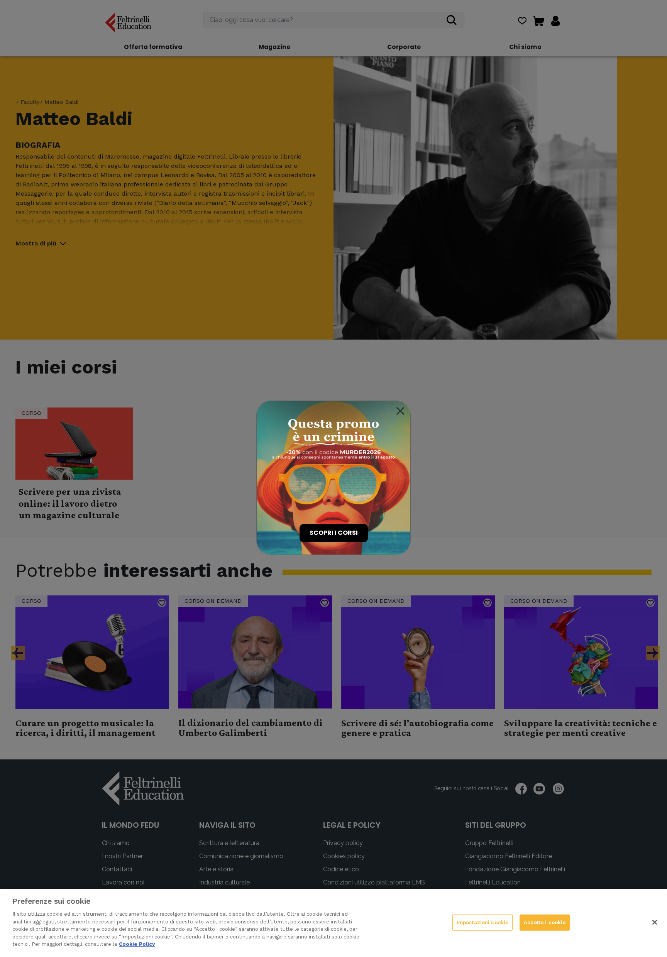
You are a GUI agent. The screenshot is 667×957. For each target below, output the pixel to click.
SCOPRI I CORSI (334, 532)
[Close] (400, 411)
